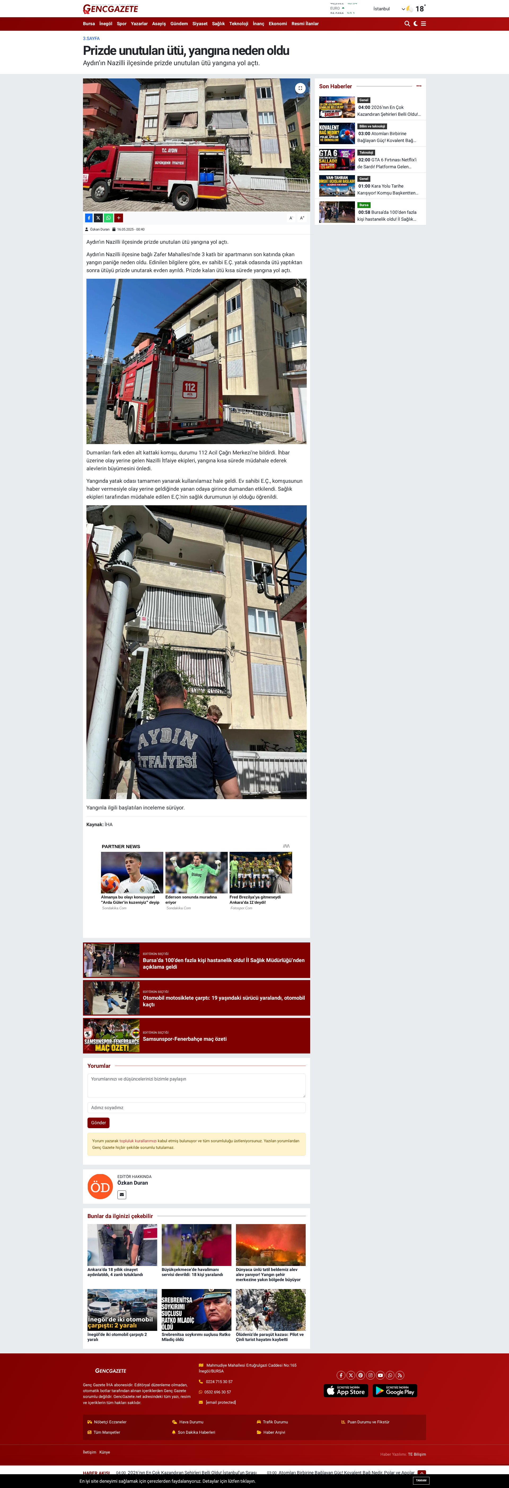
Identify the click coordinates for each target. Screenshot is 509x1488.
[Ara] (408, 24)
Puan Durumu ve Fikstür (368, 1422)
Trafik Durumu (275, 1422)
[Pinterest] (360, 1375)
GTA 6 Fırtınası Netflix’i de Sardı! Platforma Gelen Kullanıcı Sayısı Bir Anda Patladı (388, 163)
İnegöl (105, 23)
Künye (104, 1452)
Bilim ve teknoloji (372, 126)
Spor (121, 23)
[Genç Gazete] (111, 8)
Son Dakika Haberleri (196, 1432)
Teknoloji (238, 23)
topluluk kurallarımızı (139, 1141)
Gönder (98, 1122)
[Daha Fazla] (118, 218)
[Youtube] (380, 1375)
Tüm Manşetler (107, 1432)
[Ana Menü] (422, 24)
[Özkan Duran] (100, 1186)
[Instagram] (370, 1375)
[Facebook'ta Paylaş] (89, 218)
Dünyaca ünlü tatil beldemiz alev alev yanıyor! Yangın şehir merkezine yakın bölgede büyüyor (268, 1274)
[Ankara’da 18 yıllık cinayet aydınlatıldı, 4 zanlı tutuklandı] (122, 1244)
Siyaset (200, 23)
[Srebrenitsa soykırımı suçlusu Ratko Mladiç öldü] (196, 1309)
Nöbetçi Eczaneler (110, 1422)
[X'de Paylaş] (98, 218)
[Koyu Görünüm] (415, 24)
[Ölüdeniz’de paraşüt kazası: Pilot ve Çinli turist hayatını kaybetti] (271, 1309)
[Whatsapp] (390, 1375)
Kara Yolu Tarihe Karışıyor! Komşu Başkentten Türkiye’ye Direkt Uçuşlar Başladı (386, 189)
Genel (363, 100)
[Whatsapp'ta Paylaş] (108, 218)
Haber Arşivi (274, 1432)
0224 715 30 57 (219, 1381)
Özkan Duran (99, 229)
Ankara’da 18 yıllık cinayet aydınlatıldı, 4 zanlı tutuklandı (115, 1272)
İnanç (258, 23)
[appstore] (345, 1390)
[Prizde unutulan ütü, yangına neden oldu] (196, 144)
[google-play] (394, 1390)
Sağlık (218, 23)
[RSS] (400, 1375)
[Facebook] (341, 1375)
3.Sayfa (91, 38)
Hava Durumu (191, 1422)
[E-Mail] (121, 1194)
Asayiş (159, 23)
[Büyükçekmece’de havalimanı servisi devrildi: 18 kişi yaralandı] (196, 1244)
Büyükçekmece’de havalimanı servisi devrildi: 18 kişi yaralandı (192, 1272)
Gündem (179, 23)
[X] (350, 1375)
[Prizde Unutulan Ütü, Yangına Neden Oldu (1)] (196, 652)
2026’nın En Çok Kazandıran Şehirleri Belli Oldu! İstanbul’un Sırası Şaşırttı (387, 111)
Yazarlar (139, 23)
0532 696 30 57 (217, 1392)
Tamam (421, 1480)
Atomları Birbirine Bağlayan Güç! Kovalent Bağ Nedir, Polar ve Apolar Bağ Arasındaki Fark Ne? (385, 137)
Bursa (89, 23)
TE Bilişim (417, 1454)
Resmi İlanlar (305, 23)
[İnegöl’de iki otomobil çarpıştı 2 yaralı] (122, 1309)
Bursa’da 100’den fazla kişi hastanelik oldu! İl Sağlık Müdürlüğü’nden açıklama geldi (388, 216)
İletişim (89, 1452)
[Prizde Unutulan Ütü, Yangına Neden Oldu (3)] (196, 361)
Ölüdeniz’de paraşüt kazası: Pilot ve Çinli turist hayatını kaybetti (270, 1337)
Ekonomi (278, 23)
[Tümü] (419, 86)
